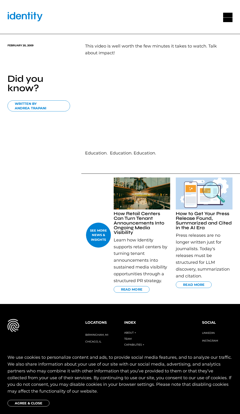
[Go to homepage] (25, 17)
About (130, 332)
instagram (210, 340)
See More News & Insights (98, 235)
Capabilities (134, 344)
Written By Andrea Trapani (30, 106)
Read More (131, 289)
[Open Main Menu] (227, 17)
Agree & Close (28, 403)
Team (128, 338)
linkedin (208, 333)
